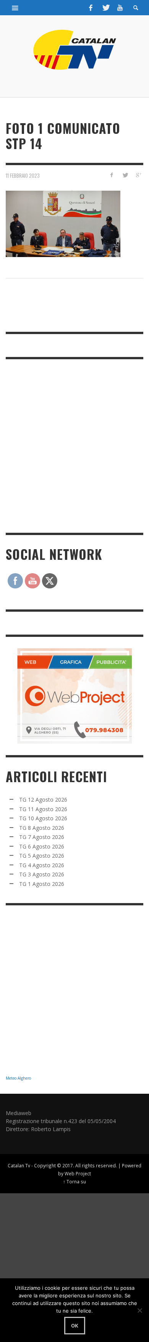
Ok (74, 1326)
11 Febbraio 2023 (23, 175)
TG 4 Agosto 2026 (41, 865)
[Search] (15, 7)
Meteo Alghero (18, 1078)
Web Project (78, 1173)
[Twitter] (105, 7)
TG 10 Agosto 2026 (43, 818)
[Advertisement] (74, 445)
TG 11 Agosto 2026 (43, 809)
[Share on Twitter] (125, 175)
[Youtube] (120, 7)
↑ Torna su (74, 1181)
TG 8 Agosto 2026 (41, 827)
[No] (139, 1310)
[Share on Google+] (138, 175)
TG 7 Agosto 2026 (41, 837)
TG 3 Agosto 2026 (41, 874)
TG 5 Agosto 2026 (41, 855)
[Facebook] (91, 7)
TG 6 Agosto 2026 (41, 846)
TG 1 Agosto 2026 (41, 883)
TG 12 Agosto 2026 (43, 799)
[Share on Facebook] (112, 175)
